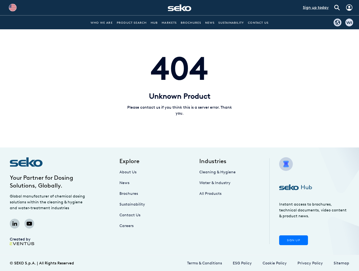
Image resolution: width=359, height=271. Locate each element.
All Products (210, 193)
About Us (128, 172)
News (210, 22)
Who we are (102, 22)
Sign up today (316, 7)
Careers (126, 225)
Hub (154, 22)
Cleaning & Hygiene (217, 172)
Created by (20, 239)
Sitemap (341, 263)
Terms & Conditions (204, 263)
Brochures (191, 22)
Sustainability (231, 22)
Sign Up (293, 240)
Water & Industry (215, 182)
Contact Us (258, 22)
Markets (169, 22)
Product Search (132, 22)
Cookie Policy (275, 263)
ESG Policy (242, 263)
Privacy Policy (310, 263)
